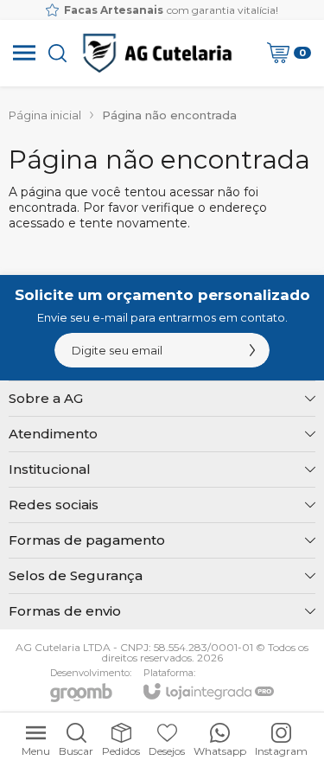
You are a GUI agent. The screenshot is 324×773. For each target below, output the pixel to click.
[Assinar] (252, 350)
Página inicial (45, 115)
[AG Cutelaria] (157, 53)
